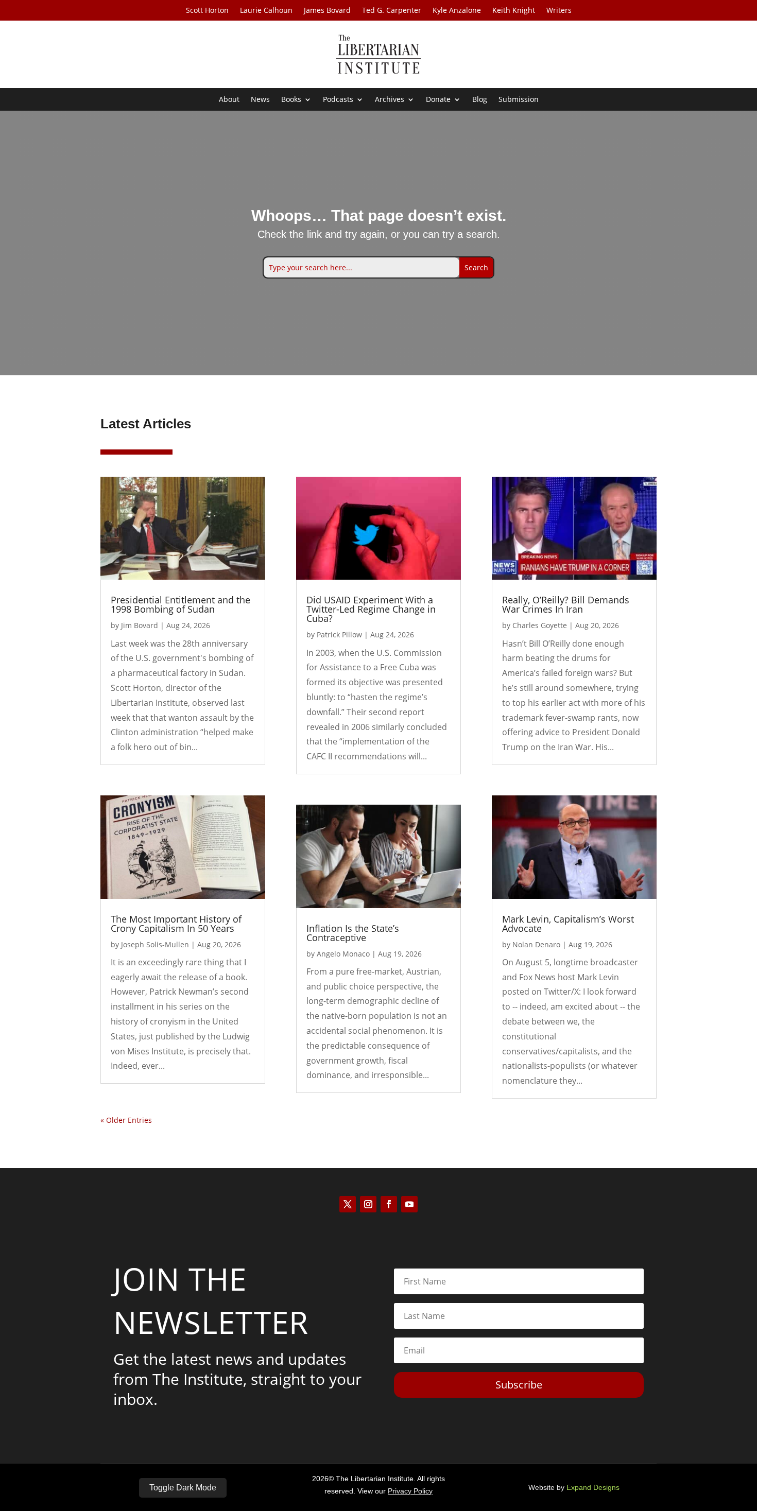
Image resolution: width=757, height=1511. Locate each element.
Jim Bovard (139, 625)
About (229, 100)
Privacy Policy (410, 1491)
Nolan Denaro (536, 944)
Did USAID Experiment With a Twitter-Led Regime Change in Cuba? (371, 609)
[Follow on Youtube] (409, 1204)
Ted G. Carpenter (391, 11)
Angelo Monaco (343, 954)
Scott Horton (207, 11)
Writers (559, 11)
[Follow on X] (347, 1204)
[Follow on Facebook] (389, 1204)
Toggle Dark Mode (182, 1487)
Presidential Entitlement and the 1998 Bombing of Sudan (180, 604)
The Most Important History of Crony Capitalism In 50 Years (176, 923)
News (260, 100)
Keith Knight (513, 11)
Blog (479, 100)
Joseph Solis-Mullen (155, 944)
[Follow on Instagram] (368, 1204)
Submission (518, 100)
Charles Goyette (539, 625)
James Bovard (327, 11)
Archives (389, 100)
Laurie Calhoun (266, 11)
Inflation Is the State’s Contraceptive (352, 933)
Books (291, 100)
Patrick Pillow (339, 634)
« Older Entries (126, 1120)
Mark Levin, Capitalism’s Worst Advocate (568, 923)
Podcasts (338, 100)
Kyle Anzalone (457, 11)
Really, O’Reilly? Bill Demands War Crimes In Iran (565, 604)
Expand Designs (593, 1487)
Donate (438, 100)
